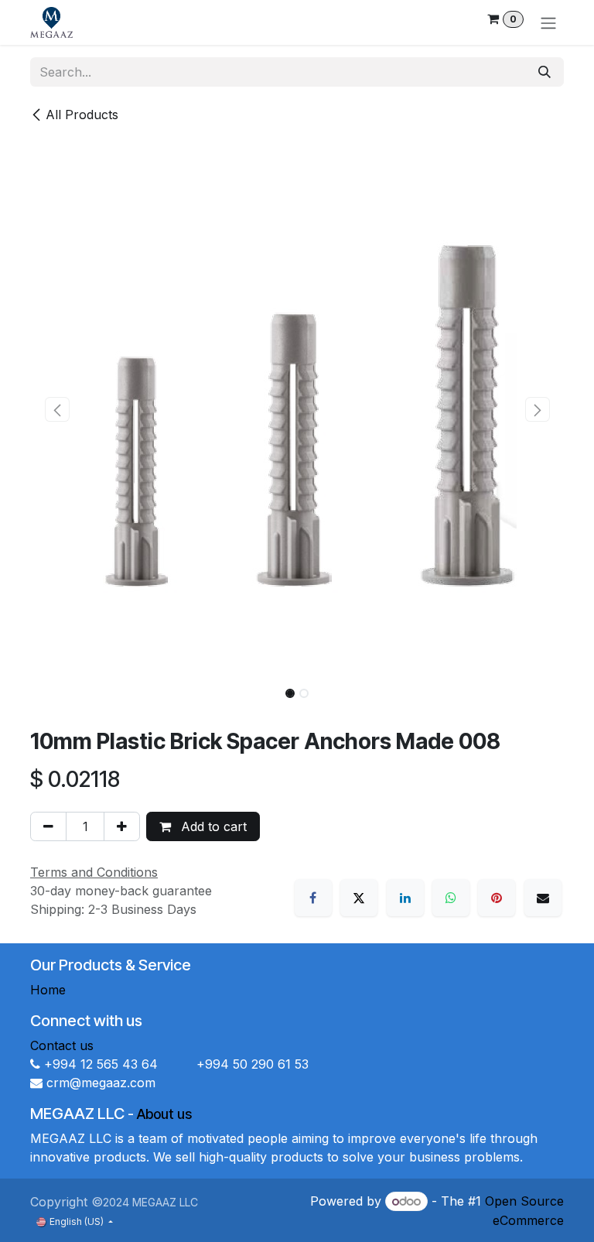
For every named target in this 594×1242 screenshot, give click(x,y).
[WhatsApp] (450, 897)
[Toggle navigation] (548, 22)
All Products (82, 114)
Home (48, 989)
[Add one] (122, 826)
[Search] (544, 72)
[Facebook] (313, 897)
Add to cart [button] (212, 826)
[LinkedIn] (405, 897)
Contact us (62, 1045)
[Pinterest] (496, 897)
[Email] (543, 897)
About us (164, 1114)
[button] (57, 409)
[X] (358, 897)
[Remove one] (48, 826)
